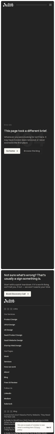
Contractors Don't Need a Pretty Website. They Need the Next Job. (27, 416)
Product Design (10, 319)
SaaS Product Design (13, 335)
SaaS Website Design (13, 340)
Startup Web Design (12, 345)
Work (6, 356)
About (6, 372)
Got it (49, 427)
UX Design (8, 330)
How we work (10, 367)
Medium (7, 398)
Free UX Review (10, 382)
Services (8, 361)
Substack (8, 404)
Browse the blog (32, 151)
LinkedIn (7, 393)
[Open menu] (50, 4)
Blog (6, 377)
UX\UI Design (9, 325)
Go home (10, 151)
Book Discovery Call (16, 294)
